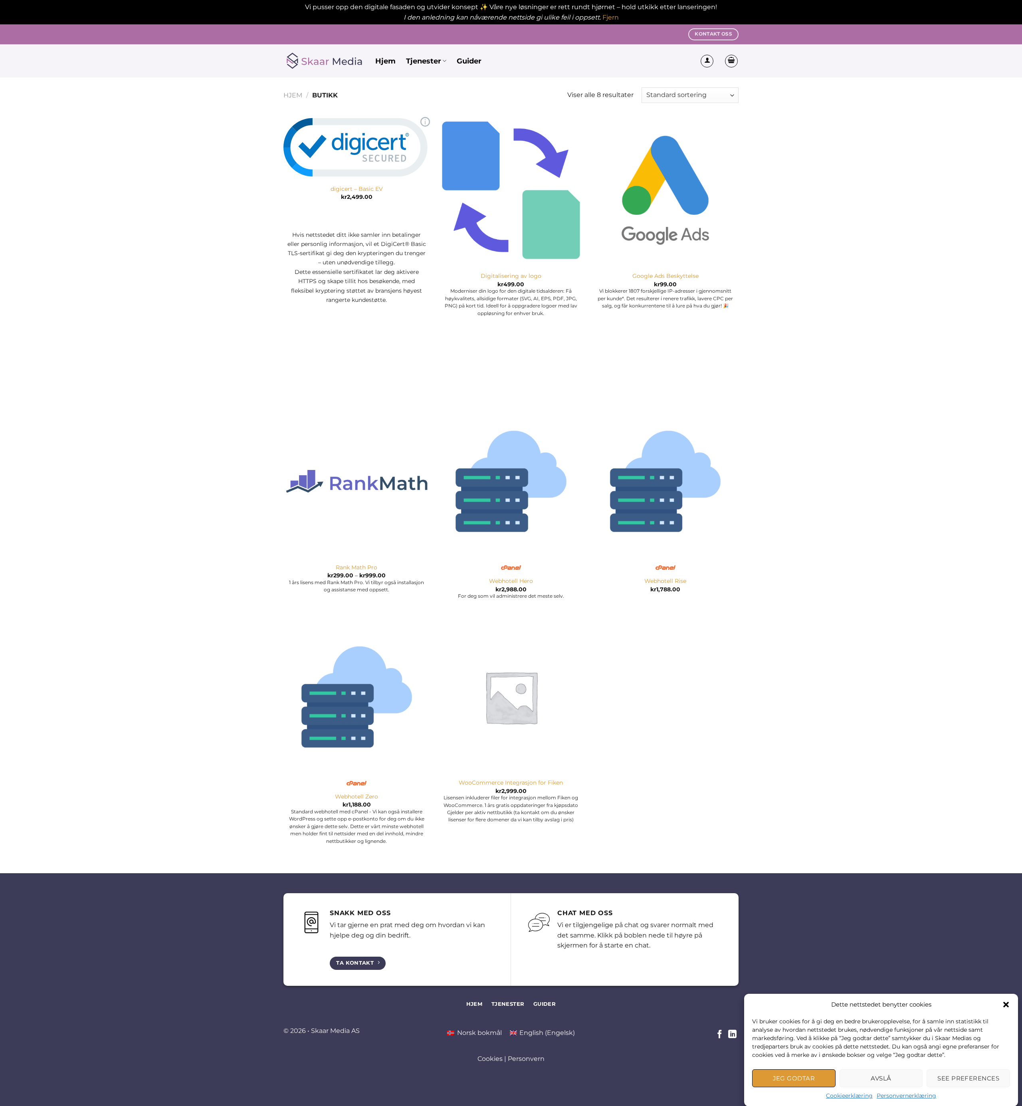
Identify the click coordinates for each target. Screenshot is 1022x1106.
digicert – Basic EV (357, 188)
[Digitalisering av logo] (511, 190)
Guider (469, 61)
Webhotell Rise (665, 581)
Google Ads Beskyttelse (665, 275)
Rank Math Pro (356, 567)
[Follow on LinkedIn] (732, 1034)
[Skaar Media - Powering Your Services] (323, 61)
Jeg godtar (794, 1078)
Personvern (526, 1058)
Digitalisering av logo (511, 275)
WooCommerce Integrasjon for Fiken (511, 782)
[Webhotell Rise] (665, 481)
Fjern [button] (610, 17)
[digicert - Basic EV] (356, 146)
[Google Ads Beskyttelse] (665, 190)
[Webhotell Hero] (511, 481)
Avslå (881, 1078)
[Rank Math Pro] (356, 481)
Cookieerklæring (849, 1095)
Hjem (385, 61)
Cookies (490, 1058)
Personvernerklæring (906, 1095)
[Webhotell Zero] (356, 697)
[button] (1006, 1005)
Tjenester (423, 61)
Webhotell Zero (356, 796)
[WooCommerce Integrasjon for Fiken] (511, 697)
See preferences (968, 1078)
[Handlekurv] (731, 61)
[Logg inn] (707, 61)
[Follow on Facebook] (719, 1034)
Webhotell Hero (511, 581)
